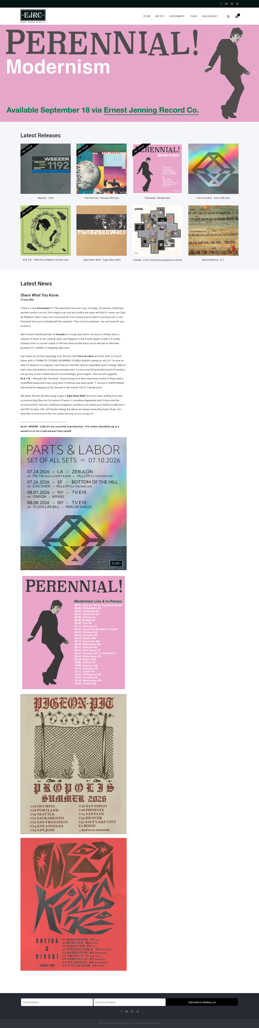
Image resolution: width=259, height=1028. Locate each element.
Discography (177, 16)
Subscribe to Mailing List (202, 1002)
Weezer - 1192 (46, 197)
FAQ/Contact (210, 16)
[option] (129, 73)
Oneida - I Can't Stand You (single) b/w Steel (157, 259)
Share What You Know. (39, 295)
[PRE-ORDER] (45, 168)
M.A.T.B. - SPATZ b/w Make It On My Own (45, 259)
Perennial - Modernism (157, 197)
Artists (159, 16)
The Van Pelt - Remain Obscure (101, 197)
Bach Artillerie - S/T (213, 259)
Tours (193, 16)
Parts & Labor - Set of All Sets (213, 197)
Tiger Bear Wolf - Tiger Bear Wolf (102, 259)
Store (146, 16)
